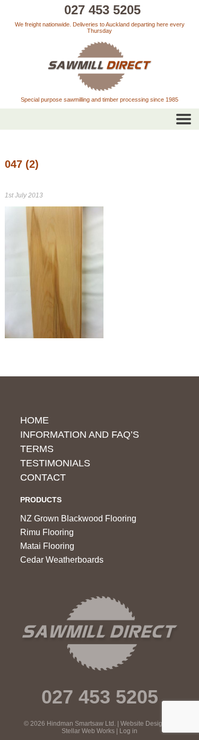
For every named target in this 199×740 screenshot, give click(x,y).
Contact (43, 477)
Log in (128, 731)
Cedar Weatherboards (61, 559)
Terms (37, 449)
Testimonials (55, 463)
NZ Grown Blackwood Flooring (78, 518)
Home (34, 420)
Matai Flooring (47, 546)
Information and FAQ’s (79, 434)
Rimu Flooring (47, 532)
